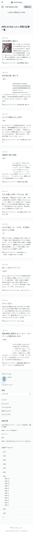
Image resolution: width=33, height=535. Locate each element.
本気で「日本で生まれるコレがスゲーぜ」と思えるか (16, 441)
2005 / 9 (7, 486)
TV (3, 233)
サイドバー (5, 434)
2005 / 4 (7, 498)
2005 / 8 (7, 488)
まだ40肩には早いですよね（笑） (15, 194)
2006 (4, 472)
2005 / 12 (7, 478)
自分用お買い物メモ (10, 76)
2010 (4, 456)
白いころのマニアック (11, 268)
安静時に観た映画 (9, 155)
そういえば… (7, 303)
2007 (4, 468)
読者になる (27, 7)
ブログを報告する (23, 531)
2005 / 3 (7, 500)
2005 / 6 (7, 493)
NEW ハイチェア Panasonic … (10, 430)
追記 (3, 437)
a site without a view (11, 7)
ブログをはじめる (6, 407)
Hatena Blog (15, 531)
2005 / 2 (7, 502)
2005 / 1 (7, 505)
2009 (4, 460)
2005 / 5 (7, 495)
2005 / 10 (7, 483)
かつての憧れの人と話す (12, 117)
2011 (4, 452)
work (4, 120)
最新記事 (5, 421)
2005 (4, 476)
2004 (4, 509)
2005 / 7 (7, 490)
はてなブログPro (6, 414)
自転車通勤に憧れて (10, 41)
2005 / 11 (7, 481)
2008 (4, 464)
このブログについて (7, 384)
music (4, 79)
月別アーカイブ (7, 447)
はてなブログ (5, 403)
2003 (4, 513)
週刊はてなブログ (6, 411)
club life (4, 271)
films (4, 158)
